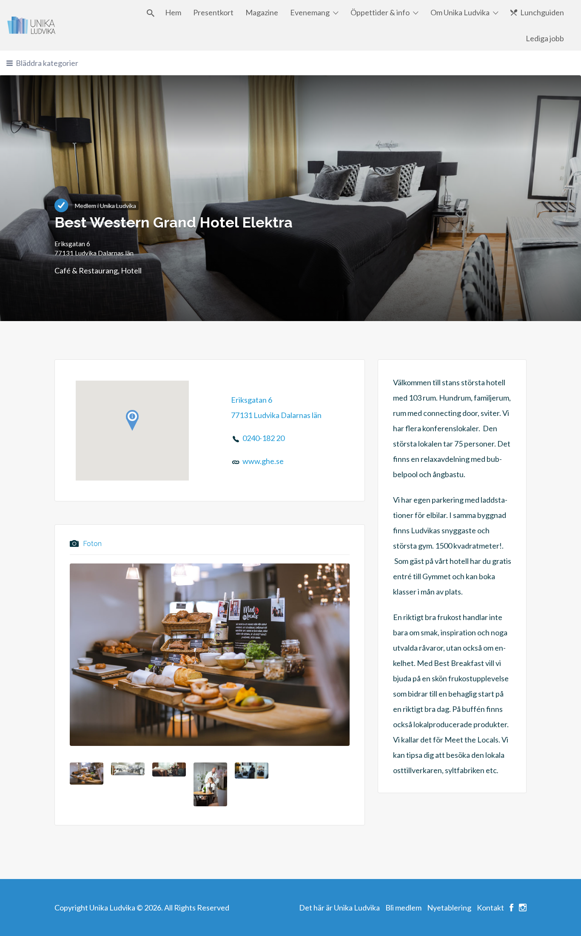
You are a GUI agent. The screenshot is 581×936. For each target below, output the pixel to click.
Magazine (261, 12)
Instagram (523, 907)
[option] (210, 654)
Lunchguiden (542, 12)
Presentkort (213, 12)
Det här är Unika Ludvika (339, 907)
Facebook (511, 907)
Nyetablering (449, 907)
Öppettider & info (380, 12)
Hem (173, 12)
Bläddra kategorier (47, 63)
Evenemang (310, 12)
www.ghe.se (263, 461)
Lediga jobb (545, 38)
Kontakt (490, 907)
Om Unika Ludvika (460, 12)
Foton (92, 544)
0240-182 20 (263, 438)
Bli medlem (403, 907)
